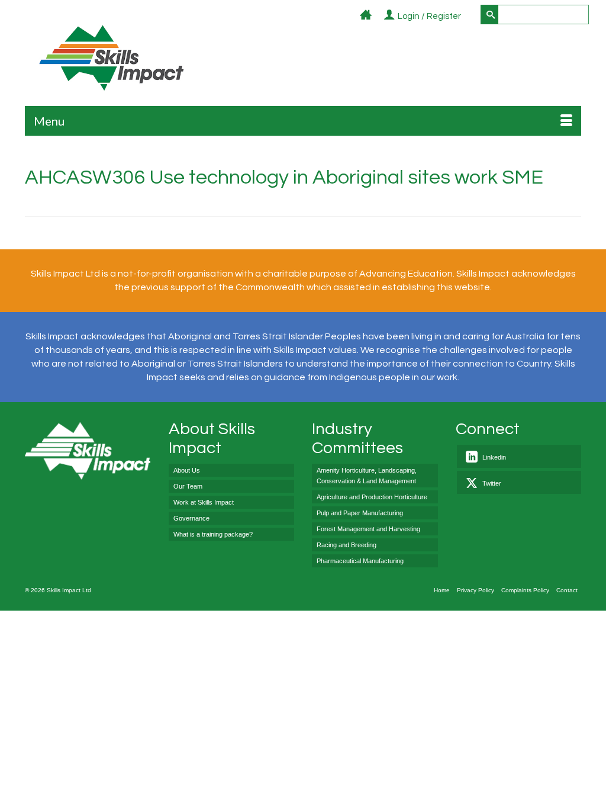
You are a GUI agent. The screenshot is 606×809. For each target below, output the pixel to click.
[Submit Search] (489, 14)
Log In (468, 16)
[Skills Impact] (110, 58)
